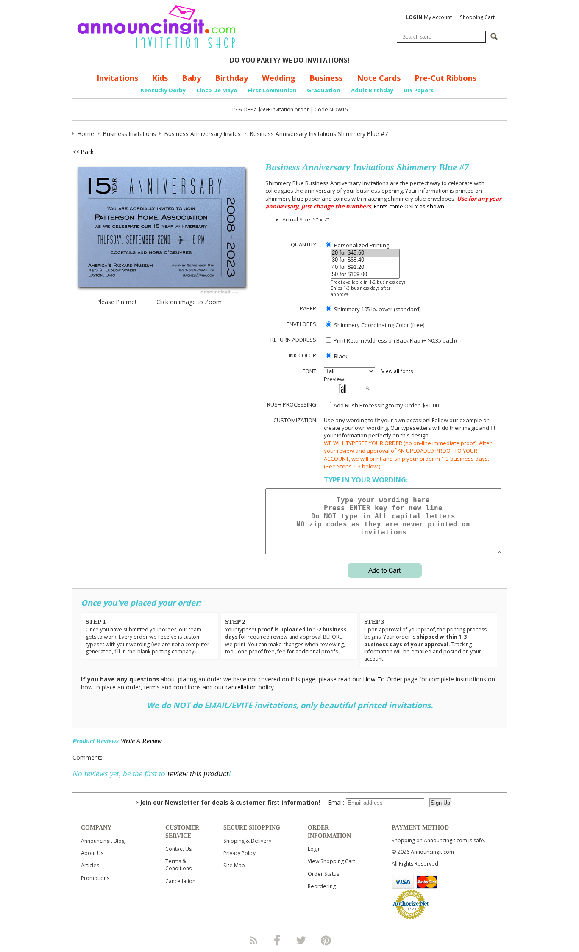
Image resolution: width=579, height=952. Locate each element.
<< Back (83, 152)
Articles (90, 865)
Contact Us (178, 848)
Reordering (322, 886)
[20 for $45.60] (365, 253)
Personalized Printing (361, 245)
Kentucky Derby (163, 90)
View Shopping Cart (331, 861)
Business (325, 78)
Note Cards (379, 78)
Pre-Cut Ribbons (445, 78)
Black (340, 356)
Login (314, 848)
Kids (160, 78)
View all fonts (397, 371)
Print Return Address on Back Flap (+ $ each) (394, 340)
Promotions (95, 878)
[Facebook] (277, 940)
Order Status (323, 873)
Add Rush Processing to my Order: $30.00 (385, 405)
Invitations (117, 78)
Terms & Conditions (178, 865)
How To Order (382, 679)
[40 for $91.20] (365, 267)
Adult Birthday (372, 90)
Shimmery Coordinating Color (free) (378, 325)
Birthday (231, 78)
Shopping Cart (477, 17)
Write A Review (141, 741)
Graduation (323, 90)
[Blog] (253, 940)
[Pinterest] (325, 940)
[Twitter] (301, 940)
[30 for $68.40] (365, 260)
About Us (92, 853)
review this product (197, 773)
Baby (191, 78)
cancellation (241, 687)
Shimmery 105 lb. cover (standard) (376, 309)
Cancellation (180, 881)
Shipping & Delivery (247, 840)
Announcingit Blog (103, 840)
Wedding (278, 78)
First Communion (272, 90)
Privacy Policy (239, 853)
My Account (429, 17)
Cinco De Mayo (216, 90)
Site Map (234, 865)
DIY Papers (419, 90)
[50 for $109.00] (365, 274)
